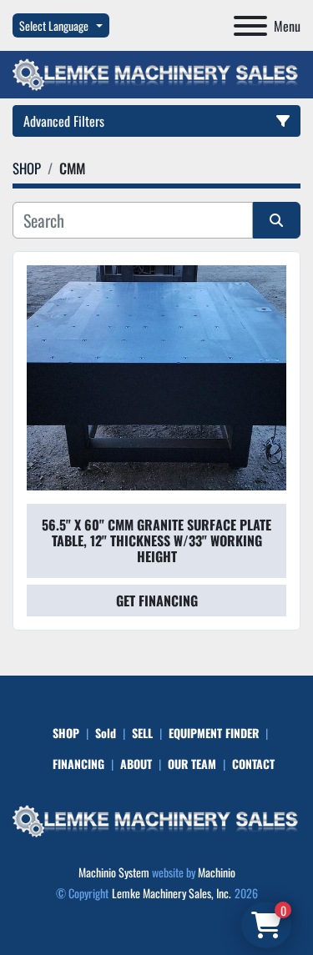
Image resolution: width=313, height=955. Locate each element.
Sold (105, 732)
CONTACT (253, 763)
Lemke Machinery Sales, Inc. (171, 893)
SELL (142, 732)
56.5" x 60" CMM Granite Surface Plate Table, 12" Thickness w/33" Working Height (156, 540)
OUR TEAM (192, 763)
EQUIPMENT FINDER (214, 732)
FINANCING (78, 763)
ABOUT (136, 763)
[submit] (277, 220)
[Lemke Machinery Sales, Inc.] (156, 819)
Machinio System (113, 872)
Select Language (53, 25)
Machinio (216, 872)
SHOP (66, 732)
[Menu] (250, 26)
